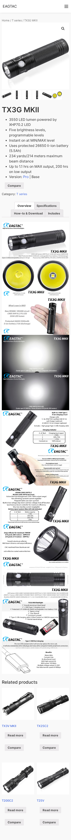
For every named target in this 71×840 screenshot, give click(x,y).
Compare (14, 185)
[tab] (24, 206)
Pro (26, 177)
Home (5, 20)
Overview (24, 206)
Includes (54, 213)
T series (17, 20)
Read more (15, 735)
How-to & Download (28, 213)
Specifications (47, 206)
